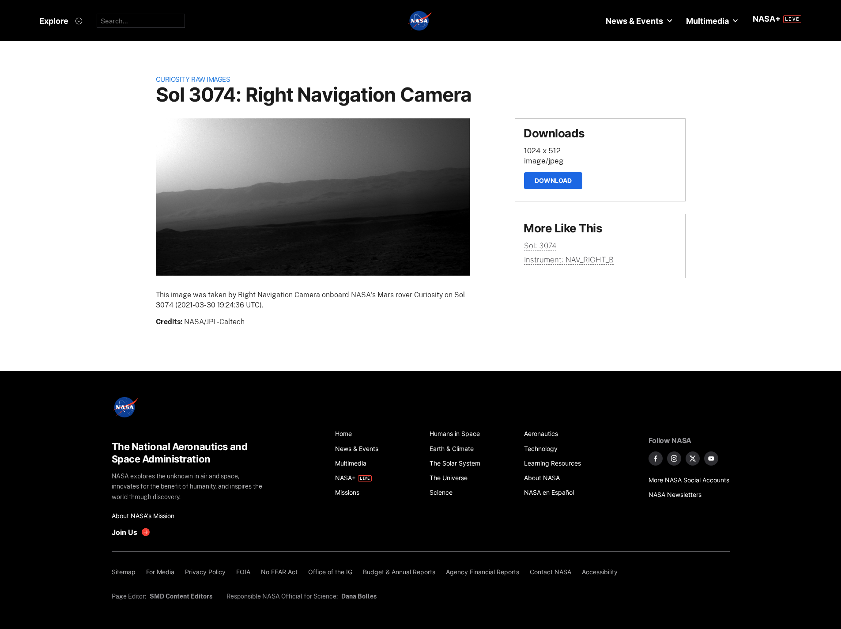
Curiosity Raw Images (193, 79)
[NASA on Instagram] (674, 458)
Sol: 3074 (540, 245)
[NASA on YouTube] (711, 458)
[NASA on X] (693, 458)
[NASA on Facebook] (656, 458)
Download (553, 180)
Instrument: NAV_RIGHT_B (569, 259)
